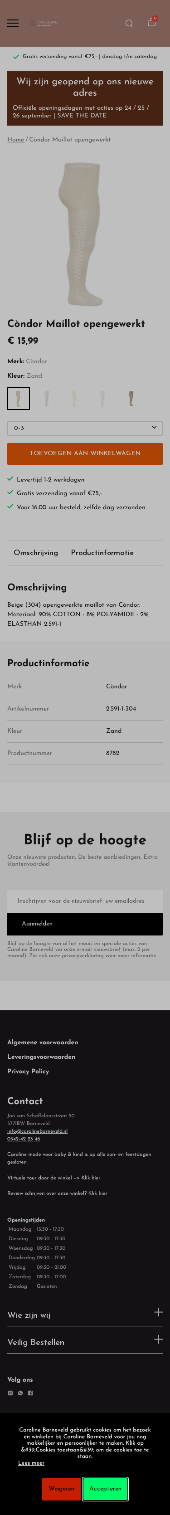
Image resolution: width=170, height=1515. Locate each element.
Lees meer (31, 1463)
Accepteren (105, 1489)
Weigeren (61, 1489)
